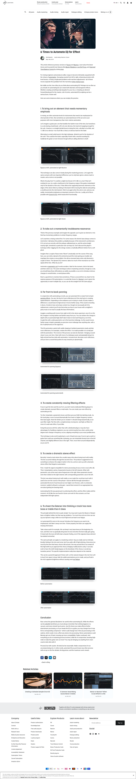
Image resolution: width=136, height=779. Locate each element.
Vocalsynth (53, 735)
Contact (13, 725)
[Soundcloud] (99, 734)
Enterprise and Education (18, 738)
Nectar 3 (81, 279)
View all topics (74, 747)
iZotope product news (91, 12)
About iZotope (15, 722)
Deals (32, 741)
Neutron (63, 57)
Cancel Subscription (16, 758)
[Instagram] (93, 734)
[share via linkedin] (50, 657)
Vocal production (74, 744)
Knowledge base (35, 725)
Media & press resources (18, 735)
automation (52, 77)
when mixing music (78, 82)
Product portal (35, 735)
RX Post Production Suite (57, 750)
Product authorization (37, 722)
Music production (75, 738)
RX (51, 722)
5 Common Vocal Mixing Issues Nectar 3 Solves (68, 693)
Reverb (72, 741)
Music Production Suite (56, 747)
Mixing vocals (105, 12)
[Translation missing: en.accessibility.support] (124, 2)
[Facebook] (90, 734)
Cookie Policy (43, 777)
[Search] (121, 2)
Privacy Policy (34, 777)
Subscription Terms (16, 755)
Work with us (14, 728)
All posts (31, 12)
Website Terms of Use (26, 777)
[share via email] (54, 657)
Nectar (52, 731)
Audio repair (65, 12)
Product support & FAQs (37, 747)
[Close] (133, 775)
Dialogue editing (76, 12)
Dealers (33, 744)
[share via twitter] (46, 657)
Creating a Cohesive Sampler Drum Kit (37, 692)
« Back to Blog (45, 662)
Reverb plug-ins (54, 753)
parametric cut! (53, 266)
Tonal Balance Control (56, 744)
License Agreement (16, 749)
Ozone (67, 57)
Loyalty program (35, 738)
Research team (15, 731)
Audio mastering (42, 12)
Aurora (52, 738)
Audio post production (76, 728)
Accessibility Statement (17, 752)
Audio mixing (54, 12)
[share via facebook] (42, 657)
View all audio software (56, 756)
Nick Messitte (49, 57)
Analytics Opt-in (15, 761)
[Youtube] (96, 734)
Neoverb (52, 741)
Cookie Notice (15, 741)
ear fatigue (76, 559)
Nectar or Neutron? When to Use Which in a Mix (98, 693)
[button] (25, 12)
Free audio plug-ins (36, 728)
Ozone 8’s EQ (53, 194)
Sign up (120, 723)
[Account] (127, 2)
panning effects (45, 298)
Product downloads (36, 731)
